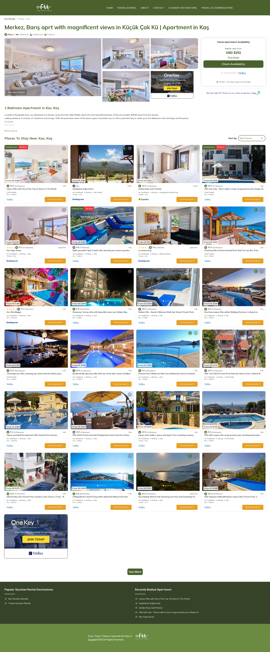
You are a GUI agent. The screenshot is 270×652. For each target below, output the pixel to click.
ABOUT (145, 7)
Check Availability (233, 64)
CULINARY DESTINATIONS (182, 7)
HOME (109, 7)
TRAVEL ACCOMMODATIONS (217, 7)
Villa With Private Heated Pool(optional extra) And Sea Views (101, 435)
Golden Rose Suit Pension (150, 189)
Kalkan (13, 195)
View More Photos (16, 92)
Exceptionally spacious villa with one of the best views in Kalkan (101, 373)
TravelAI (92, 639)
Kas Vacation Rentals (18, 599)
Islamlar (14, 318)
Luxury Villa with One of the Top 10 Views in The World (31, 189)
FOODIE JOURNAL (126, 7)
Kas (28, 19)
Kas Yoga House (14, 250)
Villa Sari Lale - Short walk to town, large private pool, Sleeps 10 (233, 189)
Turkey (21, 19)
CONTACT (158, 7)
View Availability (55, 199)
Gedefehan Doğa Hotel (83, 189)
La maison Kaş (145, 250)
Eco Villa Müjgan (14, 312)
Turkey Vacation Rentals (19, 603)
